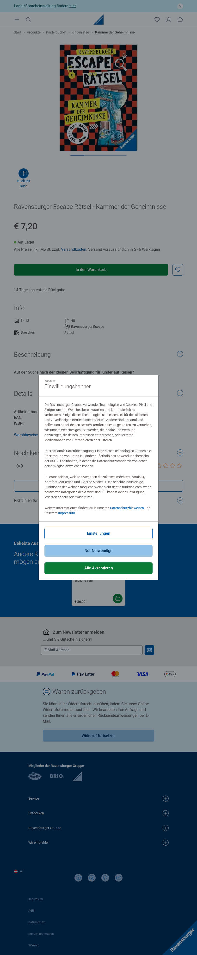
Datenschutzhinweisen (127, 508)
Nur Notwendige (98, 550)
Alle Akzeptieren (98, 568)
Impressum (66, 513)
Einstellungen (98, 533)
